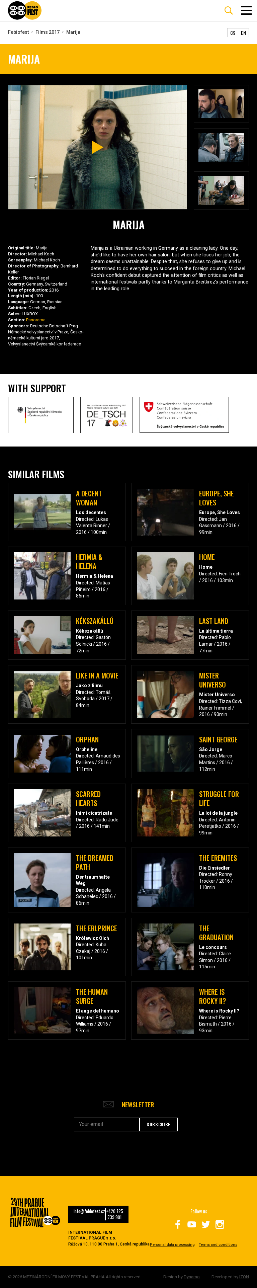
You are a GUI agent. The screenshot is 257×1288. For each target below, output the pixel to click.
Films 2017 (47, 32)
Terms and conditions (218, 1244)
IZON (244, 1276)
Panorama (36, 319)
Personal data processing (172, 1244)
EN (243, 32)
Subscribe (158, 1124)
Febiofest (18, 32)
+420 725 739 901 (114, 1214)
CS (233, 32)
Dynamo (192, 1276)
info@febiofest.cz (89, 1211)
